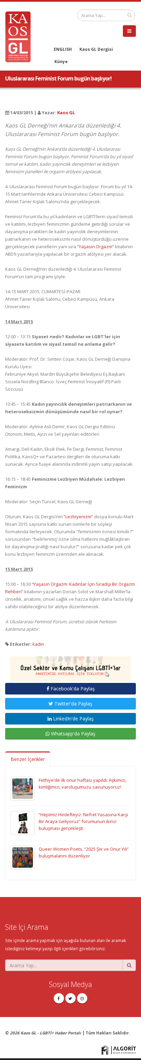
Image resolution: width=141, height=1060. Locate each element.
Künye (61, 61)
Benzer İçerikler (28, 759)
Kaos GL (66, 112)
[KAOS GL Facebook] (59, 998)
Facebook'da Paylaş (72, 688)
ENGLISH (63, 49)
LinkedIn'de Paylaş (73, 718)
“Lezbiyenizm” (78, 516)
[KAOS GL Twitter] (70, 998)
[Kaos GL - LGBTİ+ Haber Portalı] (20, 36)
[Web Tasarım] (119, 1049)
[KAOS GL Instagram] (82, 998)
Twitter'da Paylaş (72, 703)
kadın (38, 644)
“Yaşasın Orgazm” (95, 246)
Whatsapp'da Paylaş (72, 733)
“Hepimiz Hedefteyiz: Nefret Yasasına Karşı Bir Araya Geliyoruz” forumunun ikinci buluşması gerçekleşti (83, 821)
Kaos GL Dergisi (96, 49)
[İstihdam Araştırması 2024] (70, 666)
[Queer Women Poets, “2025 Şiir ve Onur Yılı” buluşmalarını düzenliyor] (22, 857)
